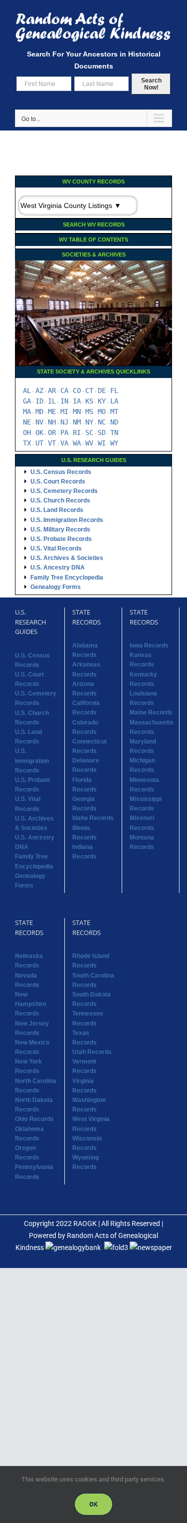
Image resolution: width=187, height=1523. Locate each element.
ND (114, 422)
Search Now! (151, 84)
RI (77, 432)
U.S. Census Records (60, 472)
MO (102, 412)
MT (114, 412)
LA (114, 401)
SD (102, 432)
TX (27, 443)
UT (39, 443)
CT (89, 390)
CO (77, 390)
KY (102, 401)
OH (27, 432)
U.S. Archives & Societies (66, 558)
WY (114, 443)
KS (89, 401)
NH (52, 422)
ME (52, 412)
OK (39, 432)
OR (52, 432)
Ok (93, 1504)
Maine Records (151, 712)
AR (52, 390)
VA (64, 443)
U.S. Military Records (60, 529)
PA (64, 432)
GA (27, 401)
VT (52, 443)
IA (77, 401)
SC (89, 432)
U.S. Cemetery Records (64, 491)
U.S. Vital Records (56, 548)
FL (114, 390)
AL (27, 390)
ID (39, 401)
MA (27, 412)
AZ (39, 390)
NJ (64, 422)
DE (102, 390)
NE (27, 422)
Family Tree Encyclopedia (66, 577)
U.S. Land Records (56, 510)
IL (52, 401)
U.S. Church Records (60, 500)
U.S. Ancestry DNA (57, 567)
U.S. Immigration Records (66, 520)
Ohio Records (34, 1119)
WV (89, 443)
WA (77, 443)
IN (64, 401)
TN (114, 432)
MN (77, 412)
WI (102, 443)
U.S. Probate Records (61, 539)
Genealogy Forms (55, 587)
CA (64, 390)
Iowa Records (149, 645)
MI (64, 412)
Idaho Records (93, 818)
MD (39, 412)
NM (77, 422)
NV (39, 422)
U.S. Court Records (57, 481)
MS (89, 412)
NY (89, 422)
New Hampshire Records (30, 1004)
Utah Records (92, 1052)
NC (102, 422)
